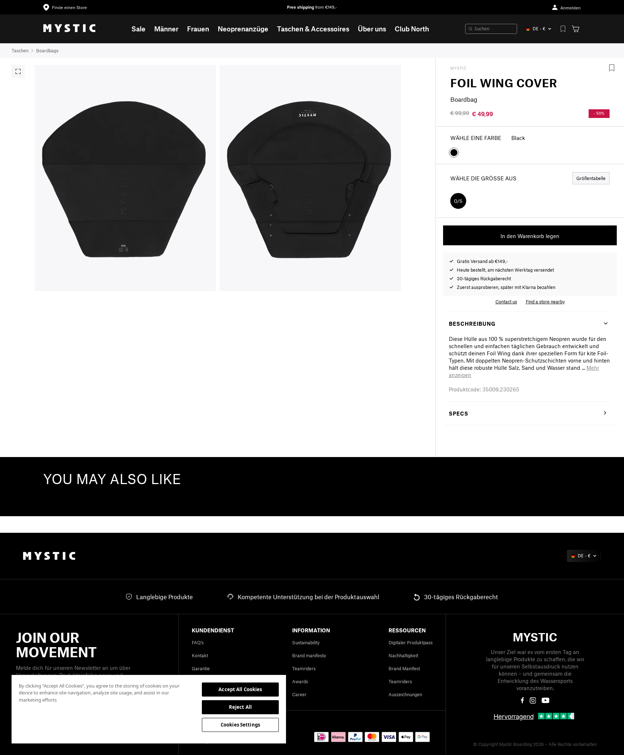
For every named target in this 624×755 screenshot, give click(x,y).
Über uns (372, 29)
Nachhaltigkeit (403, 655)
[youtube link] (545, 700)
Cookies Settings (240, 724)
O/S (458, 201)
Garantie (201, 668)
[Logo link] (69, 29)
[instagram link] (533, 700)
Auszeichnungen (405, 694)
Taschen (20, 50)
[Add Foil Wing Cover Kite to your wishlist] (612, 67)
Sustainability (306, 642)
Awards (300, 681)
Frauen (198, 29)
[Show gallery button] (18, 71)
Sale (138, 29)
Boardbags (47, 50)
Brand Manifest (404, 668)
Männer (166, 29)
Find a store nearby (545, 301)
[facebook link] (522, 700)
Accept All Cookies (240, 689)
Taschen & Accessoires (313, 29)
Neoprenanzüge (243, 29)
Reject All (240, 707)
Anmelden (570, 8)
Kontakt (200, 655)
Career (299, 694)
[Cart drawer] (575, 29)
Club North (412, 29)
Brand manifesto (309, 655)
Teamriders (304, 668)
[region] (149, 708)
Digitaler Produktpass (411, 642)
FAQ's (198, 642)
